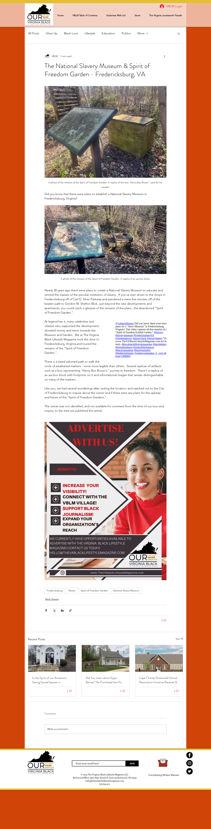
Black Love (71, 33)
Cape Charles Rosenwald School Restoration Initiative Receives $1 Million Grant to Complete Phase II (158, 680)
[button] (178, 33)
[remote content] (137, 339)
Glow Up (51, 33)
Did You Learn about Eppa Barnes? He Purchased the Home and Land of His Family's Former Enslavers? (105, 680)
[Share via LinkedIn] (62, 610)
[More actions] (164, 56)
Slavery (71, 590)
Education (108, 33)
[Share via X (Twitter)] (54, 610)
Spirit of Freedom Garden (94, 590)
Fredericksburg (55, 590)
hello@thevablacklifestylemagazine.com (104, 780)
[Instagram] (189, 763)
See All (179, 638)
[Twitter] (189, 771)
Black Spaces (52, 599)
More (141, 33)
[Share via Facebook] (46, 610)
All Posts (33, 33)
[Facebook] (189, 755)
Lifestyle (90, 33)
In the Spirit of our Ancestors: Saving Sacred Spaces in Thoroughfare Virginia (49, 680)
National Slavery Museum (126, 590)
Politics (126, 33)
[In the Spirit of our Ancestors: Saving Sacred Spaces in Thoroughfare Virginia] (52, 658)
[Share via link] (70, 610)
